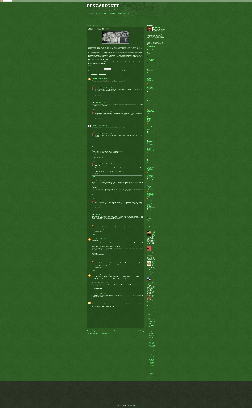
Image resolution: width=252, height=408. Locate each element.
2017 (149, 318)
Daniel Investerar (149, 86)
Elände (97, 70)
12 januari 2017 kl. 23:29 (101, 293)
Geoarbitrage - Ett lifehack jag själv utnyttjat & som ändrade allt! (150, 136)
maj (150, 329)
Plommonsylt (149, 54)
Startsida (91, 13)
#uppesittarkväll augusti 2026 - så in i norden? (150, 66)
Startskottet (151, 371)
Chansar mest (150, 174)
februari (151, 335)
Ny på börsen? (122, 13)
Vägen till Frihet (149, 210)
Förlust (105, 70)
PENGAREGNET (103, 5)
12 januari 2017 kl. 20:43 (101, 238)
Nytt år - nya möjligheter (149, 163)
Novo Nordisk (110, 70)
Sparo (148, 53)
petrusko (149, 78)
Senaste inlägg (91, 331)
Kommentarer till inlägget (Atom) (101, 333)
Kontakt (130, 13)
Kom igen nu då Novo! (151, 366)
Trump (126, 70)
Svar (94, 85)
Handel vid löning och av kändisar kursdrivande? (150, 221)
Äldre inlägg (140, 331)
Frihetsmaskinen (95, 274)
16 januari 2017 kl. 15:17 (107, 111)
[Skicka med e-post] (105, 69)
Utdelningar (112, 13)
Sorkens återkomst (149, 114)
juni (150, 328)
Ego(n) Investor (149, 93)
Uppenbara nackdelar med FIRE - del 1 (150, 73)
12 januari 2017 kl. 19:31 (99, 146)
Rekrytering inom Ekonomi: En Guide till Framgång (150, 105)
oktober (151, 323)
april (150, 331)
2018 (149, 316)
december (151, 319)
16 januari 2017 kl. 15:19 (107, 163)
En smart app (152, 350)
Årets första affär (151, 374)
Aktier (93, 70)
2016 (149, 377)
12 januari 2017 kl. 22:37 (105, 274)
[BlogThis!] (106, 69)
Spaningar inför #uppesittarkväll (151, 353)
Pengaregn (115, 70)
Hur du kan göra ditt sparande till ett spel (150, 195)
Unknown (93, 238)
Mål (97, 13)
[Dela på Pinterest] (110, 69)
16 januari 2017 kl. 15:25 (107, 261)
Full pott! (151, 348)
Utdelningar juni (150, 150)
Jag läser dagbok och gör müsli (150, 60)
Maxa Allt (149, 218)
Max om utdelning (149, 126)
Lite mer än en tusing (151, 343)
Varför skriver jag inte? (153, 233)
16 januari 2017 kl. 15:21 (107, 200)
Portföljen (103, 13)
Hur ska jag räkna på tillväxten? (151, 339)
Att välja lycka (149, 155)
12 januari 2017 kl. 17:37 (101, 102)
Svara (92, 82)
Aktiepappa (150, 193)
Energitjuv (101, 70)
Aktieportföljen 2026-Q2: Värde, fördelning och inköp (150, 97)
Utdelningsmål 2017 (151, 363)
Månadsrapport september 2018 (150, 189)
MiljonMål (94, 78)
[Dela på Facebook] (108, 69)
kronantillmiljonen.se (96, 302)
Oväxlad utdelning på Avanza (149, 128)
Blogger (133, 405)
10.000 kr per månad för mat (150, 157)
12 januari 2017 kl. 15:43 (102, 78)
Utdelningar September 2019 (150, 182)
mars (150, 333)
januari (150, 337)
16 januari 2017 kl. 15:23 (107, 225)
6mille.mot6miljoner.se (150, 168)
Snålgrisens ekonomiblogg (150, 71)
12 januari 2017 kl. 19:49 (101, 180)
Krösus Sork (94, 125)
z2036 (148, 63)
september (151, 325)
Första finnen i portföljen (152, 346)
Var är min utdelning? (153, 263)
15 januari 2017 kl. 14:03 (108, 302)
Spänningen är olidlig (151, 360)
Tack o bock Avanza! (151, 357)
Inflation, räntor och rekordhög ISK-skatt (150, 88)
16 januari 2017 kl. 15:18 (107, 133)
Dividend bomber (149, 149)
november (151, 321)
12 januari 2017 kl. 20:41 (101, 214)
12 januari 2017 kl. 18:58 (103, 125)
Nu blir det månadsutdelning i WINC (150, 80)
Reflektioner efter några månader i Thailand (149, 213)
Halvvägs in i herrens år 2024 (150, 144)
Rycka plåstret (121, 70)
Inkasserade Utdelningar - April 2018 (149, 205)
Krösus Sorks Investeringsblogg (150, 111)
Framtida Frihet (149, 187)
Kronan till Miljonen (149, 119)
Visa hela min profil (151, 46)
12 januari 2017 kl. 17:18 (107, 87)
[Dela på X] (107, 69)
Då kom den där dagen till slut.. (150, 176)
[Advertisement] (111, 19)
